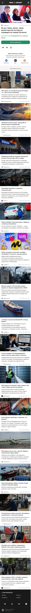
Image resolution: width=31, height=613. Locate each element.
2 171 (28, 461)
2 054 (28, 587)
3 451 (28, 167)
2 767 (28, 231)
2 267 (28, 396)
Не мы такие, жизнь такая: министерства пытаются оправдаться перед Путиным (13, 30)
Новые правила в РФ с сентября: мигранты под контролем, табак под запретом (14, 578)
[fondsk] (2, 200)
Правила (18, 597)
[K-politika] (2, 264)
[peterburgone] (2, 396)
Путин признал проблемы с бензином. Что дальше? (14, 418)
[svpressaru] (2, 25)
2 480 (28, 298)
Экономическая (5, 36)
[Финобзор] (15, 2)
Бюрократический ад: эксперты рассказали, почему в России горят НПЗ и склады (14, 157)
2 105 (28, 555)
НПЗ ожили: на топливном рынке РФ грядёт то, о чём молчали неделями (14, 91)
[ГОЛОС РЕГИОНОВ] (2, 167)
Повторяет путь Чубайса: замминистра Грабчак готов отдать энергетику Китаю (13, 546)
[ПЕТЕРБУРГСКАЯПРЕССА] (2, 135)
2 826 (28, 200)
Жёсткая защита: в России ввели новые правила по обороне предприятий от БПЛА (14, 286)
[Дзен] (26, 604)
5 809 (28, 101)
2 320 (28, 364)
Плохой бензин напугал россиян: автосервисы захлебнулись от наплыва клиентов (15, 514)
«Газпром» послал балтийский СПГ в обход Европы (14, 320)
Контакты (18, 595)
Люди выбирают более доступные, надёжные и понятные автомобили (15, 222)
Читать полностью (15, 42)
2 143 (28, 524)
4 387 (28, 135)
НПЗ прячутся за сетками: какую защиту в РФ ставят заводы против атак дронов (15, 386)
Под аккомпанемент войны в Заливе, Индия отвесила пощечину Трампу (14, 483)
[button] (3, 47)
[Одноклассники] (12, 604)
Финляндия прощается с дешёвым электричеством (11, 189)
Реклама (4, 595)
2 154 (28, 492)
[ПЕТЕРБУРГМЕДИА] (2, 101)
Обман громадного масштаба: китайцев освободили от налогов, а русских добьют (14, 253)
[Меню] (2, 2)
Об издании (4, 597)
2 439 (28, 332)
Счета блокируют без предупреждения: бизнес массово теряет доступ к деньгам (13, 354)
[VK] (19, 604)
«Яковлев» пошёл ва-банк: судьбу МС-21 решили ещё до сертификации (13, 123)
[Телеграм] (5, 604)
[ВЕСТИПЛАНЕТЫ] (2, 556)
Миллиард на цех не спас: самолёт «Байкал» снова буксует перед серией (14, 452)
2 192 (28, 429)
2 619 (28, 264)
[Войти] (28, 2)
